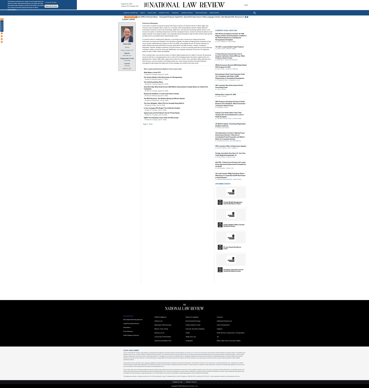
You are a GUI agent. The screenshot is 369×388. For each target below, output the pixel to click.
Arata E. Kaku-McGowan (231, 59)
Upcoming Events (223, 184)
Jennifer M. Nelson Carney (224, 118)
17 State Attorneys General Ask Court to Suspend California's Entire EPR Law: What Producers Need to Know (230, 56)
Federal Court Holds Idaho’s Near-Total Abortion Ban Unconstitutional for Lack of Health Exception (229, 115)
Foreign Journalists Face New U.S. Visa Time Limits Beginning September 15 (230, 154)
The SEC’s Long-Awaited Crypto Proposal (229, 47)
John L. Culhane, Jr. (232, 148)
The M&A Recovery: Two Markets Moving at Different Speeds (164, 98)
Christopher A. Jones (234, 80)
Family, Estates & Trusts (193, 325)
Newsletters (164, 13)
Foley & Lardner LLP (127, 50)
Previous (245, 17)
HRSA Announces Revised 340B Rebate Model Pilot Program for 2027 (230, 66)
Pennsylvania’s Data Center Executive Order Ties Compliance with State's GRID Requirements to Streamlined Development (230, 76)
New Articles (2, 26)
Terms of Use (197, 352)
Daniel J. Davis (221, 48)
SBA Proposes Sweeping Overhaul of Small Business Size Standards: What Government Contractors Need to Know (230, 103)
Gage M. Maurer (237, 179)
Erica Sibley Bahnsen (235, 141)
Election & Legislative (192, 317)
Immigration (189, 340)
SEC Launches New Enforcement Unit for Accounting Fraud (229, 86)
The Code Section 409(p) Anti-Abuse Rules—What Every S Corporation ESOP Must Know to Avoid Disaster (230, 175)
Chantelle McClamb (222, 80)
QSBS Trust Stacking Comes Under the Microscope (161, 117)
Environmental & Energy (193, 321)
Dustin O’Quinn (221, 157)
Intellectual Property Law (224, 321)
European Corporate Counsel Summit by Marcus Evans (233, 270)
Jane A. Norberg (221, 89)
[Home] (184, 5)
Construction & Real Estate (163, 336)
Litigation (219, 329)
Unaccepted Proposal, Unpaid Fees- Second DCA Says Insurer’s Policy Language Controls (168, 17)
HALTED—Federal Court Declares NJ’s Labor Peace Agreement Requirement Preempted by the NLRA (230, 164)
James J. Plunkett (221, 96)
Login (246, 5)
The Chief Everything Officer (153, 82)
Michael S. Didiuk (230, 48)
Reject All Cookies (51, 6)
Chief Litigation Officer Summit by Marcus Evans (234, 225)
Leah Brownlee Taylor (223, 141)
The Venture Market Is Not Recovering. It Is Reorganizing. (163, 77)
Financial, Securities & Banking (195, 329)
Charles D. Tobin (230, 157)
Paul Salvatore (221, 168)
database (143, 354)
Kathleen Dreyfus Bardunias (224, 179)
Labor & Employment (223, 325)
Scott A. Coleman (221, 148)
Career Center (187, 13)
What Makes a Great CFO (152, 72)
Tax (218, 336)
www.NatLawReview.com (181, 354)
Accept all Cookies (51, 2)
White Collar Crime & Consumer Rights (228, 340)
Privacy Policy (207, 352)
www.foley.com (127, 55)
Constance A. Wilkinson (232, 69)
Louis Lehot (127, 44)
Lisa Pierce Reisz (236, 118)
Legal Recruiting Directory (131, 323)
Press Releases (128, 331)
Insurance (220, 317)
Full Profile (127, 60)
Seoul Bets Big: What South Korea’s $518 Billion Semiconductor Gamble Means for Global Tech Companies (176, 88)
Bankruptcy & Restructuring (163, 325)
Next (247, 17)
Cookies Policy (12, 9)
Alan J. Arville (220, 69)
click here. (237, 376)
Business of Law (159, 333)
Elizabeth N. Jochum (222, 107)
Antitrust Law (158, 321)
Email (128, 65)
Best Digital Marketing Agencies (133, 319)
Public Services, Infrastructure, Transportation (231, 333)
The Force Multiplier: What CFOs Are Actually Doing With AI (164, 103)
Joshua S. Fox (230, 168)
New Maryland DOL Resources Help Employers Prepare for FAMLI (223, 17)
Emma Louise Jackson (223, 127)
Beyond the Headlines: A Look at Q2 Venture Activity (161, 93)
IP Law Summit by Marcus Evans (232, 247)
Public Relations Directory (131, 335)
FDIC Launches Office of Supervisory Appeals (230, 146)
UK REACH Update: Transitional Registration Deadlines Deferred (230, 125)
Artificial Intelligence (161, 317)
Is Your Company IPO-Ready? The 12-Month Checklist (162, 108)
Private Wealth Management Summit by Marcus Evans (233, 203)
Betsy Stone (220, 59)
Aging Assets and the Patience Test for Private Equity (162, 113)
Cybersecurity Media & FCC (163, 340)
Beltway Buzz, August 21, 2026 (225, 94)
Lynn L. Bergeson (222, 41)
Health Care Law (191, 336)
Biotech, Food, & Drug (161, 329)
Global (188, 333)
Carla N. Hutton (232, 41)
